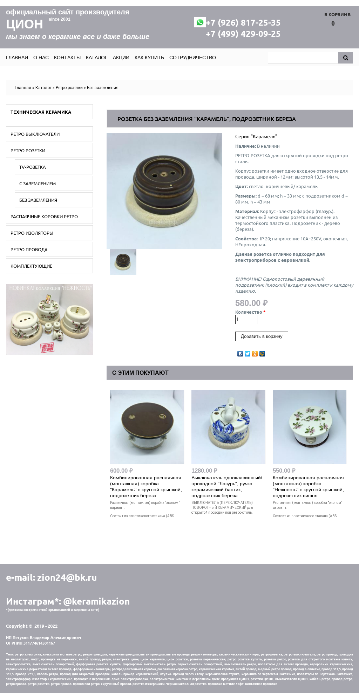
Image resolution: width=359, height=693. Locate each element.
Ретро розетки (69, 87)
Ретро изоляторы (32, 233)
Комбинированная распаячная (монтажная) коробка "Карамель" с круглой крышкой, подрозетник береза (146, 486)
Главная (17, 57)
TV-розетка (32, 167)
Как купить (149, 57)
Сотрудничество (192, 57)
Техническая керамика (41, 112)
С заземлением (37, 183)
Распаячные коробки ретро (44, 216)
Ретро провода (29, 249)
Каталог (97, 57)
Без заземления (102, 87)
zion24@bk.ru (67, 577)
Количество (250, 312)
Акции (121, 57)
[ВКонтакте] (240, 352)
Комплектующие (31, 266)
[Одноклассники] (255, 352)
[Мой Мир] (262, 352)
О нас (41, 57)
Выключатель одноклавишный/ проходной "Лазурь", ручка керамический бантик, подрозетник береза (226, 486)
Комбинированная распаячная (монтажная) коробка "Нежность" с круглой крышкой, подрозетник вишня (308, 486)
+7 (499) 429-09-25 (243, 33)
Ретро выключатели (35, 134)
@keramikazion (96, 601)
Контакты (67, 57)
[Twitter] (247, 352)
